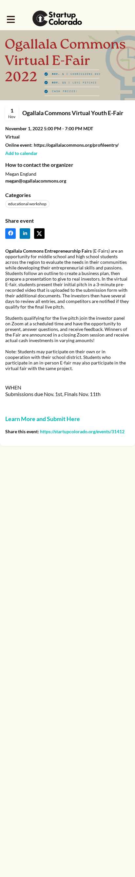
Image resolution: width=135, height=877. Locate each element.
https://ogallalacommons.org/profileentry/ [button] (76, 145)
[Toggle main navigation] (10, 19)
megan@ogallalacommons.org (35, 181)
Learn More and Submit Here (42, 418)
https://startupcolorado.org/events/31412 (82, 431)
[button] (21, 153)
